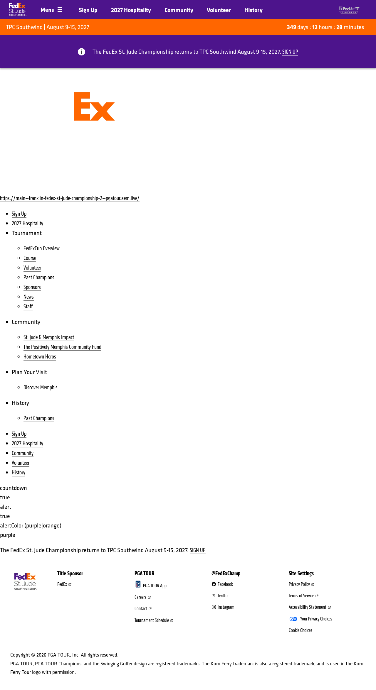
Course (30, 258)
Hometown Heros (40, 356)
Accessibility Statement (307, 607)
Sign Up (88, 10)
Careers (140, 597)
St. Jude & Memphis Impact (49, 337)
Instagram (226, 607)
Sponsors (32, 287)
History (253, 10)
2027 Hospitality (131, 10)
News (29, 296)
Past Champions (39, 277)
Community (178, 10)
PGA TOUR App (155, 586)
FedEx (62, 584)
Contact (141, 609)
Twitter (223, 596)
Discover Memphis (41, 387)
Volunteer (219, 10)
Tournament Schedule (152, 620)
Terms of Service (301, 596)
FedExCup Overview (42, 248)
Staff (28, 306)
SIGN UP (290, 51)
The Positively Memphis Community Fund (62, 347)
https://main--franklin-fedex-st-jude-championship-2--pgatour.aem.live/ (70, 198)
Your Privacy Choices (316, 619)
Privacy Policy (299, 584)
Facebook (225, 584)
